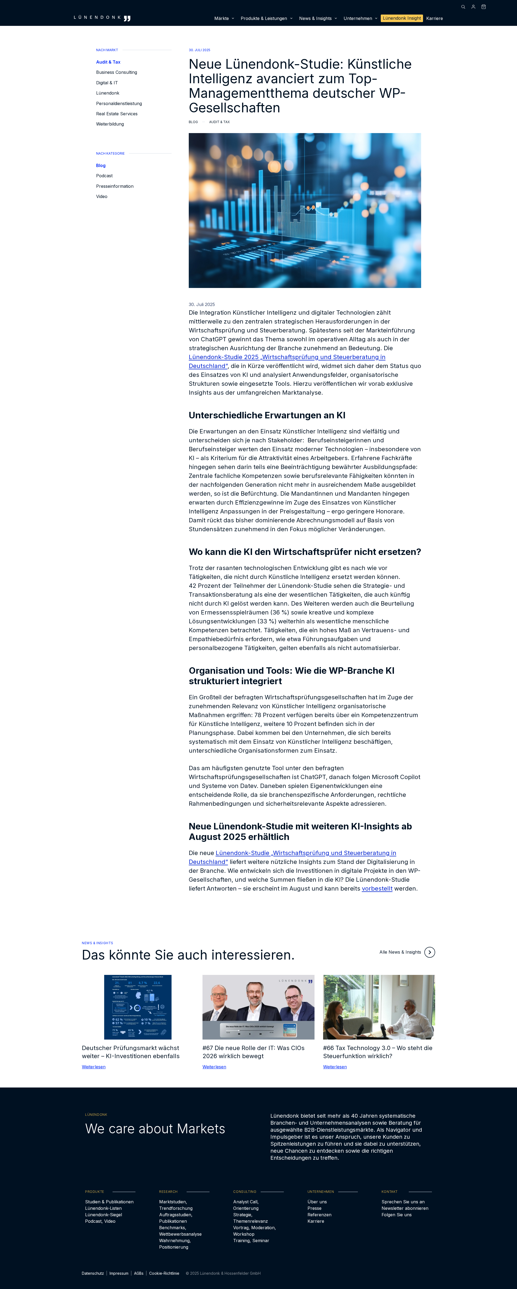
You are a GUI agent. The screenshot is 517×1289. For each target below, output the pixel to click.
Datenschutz (93, 1273)
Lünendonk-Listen (103, 1208)
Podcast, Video (100, 1221)
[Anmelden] (473, 6)
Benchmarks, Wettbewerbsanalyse (180, 1231)
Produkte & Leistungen (264, 18)
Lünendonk (107, 93)
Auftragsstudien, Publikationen (176, 1218)
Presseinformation (115, 186)
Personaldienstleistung (119, 103)
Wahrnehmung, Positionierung (175, 1244)
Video (101, 196)
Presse (315, 1208)
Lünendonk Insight (402, 18)
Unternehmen (358, 18)
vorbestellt (377, 888)
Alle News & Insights (400, 952)
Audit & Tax (108, 62)
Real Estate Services (117, 113)
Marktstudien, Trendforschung (176, 1205)
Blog (101, 165)
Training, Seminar (251, 1240)
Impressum (119, 1273)
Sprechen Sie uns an (403, 1201)
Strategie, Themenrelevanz (250, 1218)
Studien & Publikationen (109, 1201)
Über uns (317, 1201)
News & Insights (315, 18)
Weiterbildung (110, 124)
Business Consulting (116, 72)
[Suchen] (463, 6)
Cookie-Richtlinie (164, 1273)
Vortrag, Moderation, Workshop (254, 1231)
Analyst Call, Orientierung (246, 1205)
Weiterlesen (94, 1066)
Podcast (104, 175)
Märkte (221, 18)
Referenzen (319, 1214)
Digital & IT (107, 82)
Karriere (434, 18)
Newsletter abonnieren (405, 1208)
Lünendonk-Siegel (103, 1214)
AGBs (139, 1273)
